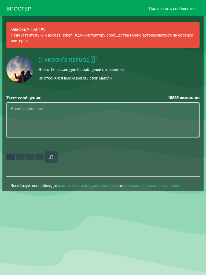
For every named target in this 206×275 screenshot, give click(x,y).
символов (184, 97)
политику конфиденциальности (90, 185)
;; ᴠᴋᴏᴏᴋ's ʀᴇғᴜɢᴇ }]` (68, 59)
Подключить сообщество (172, 8)
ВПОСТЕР (18, 8)
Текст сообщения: (24, 98)
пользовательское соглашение (151, 185)
